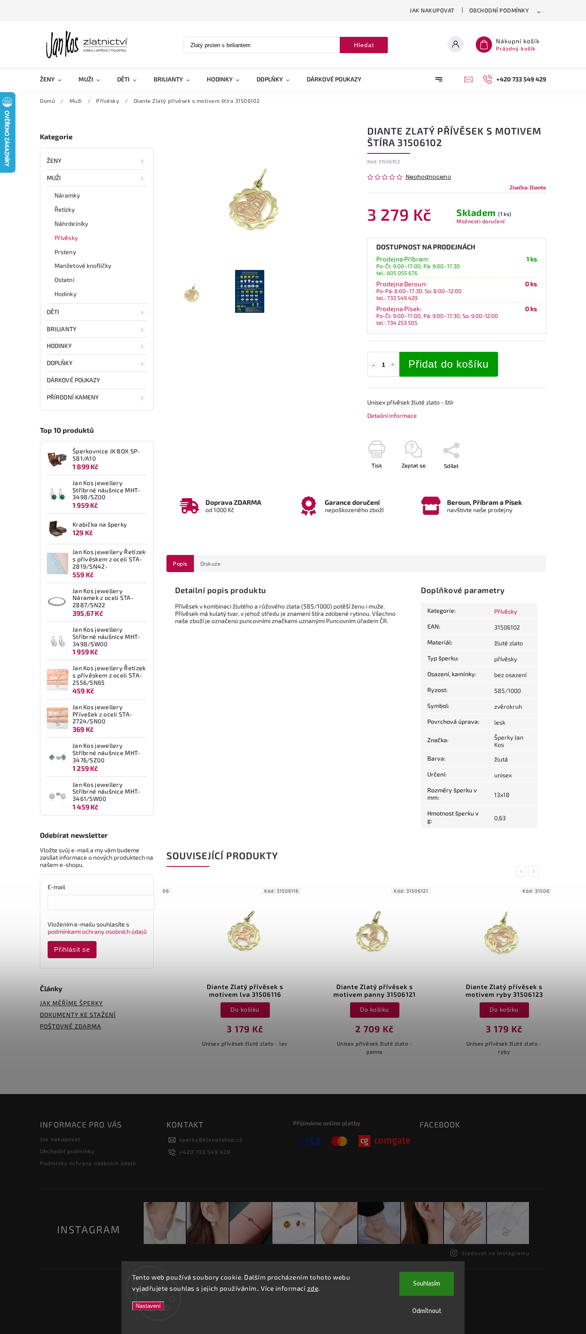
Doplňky (59, 362)
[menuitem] (55, 79)
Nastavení (148, 1306)
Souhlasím (426, 1283)
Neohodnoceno (428, 177)
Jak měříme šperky (71, 1003)
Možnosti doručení (480, 221)
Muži (54, 177)
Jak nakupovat (432, 10)
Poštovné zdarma (70, 1026)
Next (535, 871)
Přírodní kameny (73, 397)
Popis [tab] (180, 563)
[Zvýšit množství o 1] (393, 365)
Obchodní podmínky (499, 10)
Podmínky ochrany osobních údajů (88, 1163)
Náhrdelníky (71, 223)
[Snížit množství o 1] (374, 365)
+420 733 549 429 (204, 1151)
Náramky (67, 195)
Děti (53, 311)
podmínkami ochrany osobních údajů (97, 931)
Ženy (54, 160)
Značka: (528, 187)
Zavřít (519, 480)
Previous (522, 871)
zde (313, 1288)
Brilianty (61, 329)
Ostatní (64, 279)
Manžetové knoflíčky (82, 265)
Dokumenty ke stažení (78, 1014)
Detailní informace (392, 415)
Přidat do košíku (448, 364)
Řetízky (64, 209)
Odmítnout (426, 1311)
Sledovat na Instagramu (495, 1253)
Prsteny (65, 251)
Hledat (364, 45)
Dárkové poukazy (73, 380)
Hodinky (65, 293)
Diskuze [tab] (210, 563)
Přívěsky (66, 237)
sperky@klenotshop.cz (210, 1139)
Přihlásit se (72, 949)
